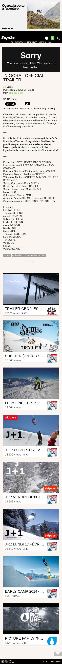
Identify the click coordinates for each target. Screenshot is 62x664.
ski (12, 42)
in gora (7, 255)
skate (34, 42)
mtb (29, 42)
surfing (42, 42)
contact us (55, 662)
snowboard (20, 42)
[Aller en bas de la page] (58, 654)
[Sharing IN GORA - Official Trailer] (27, 103)
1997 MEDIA (8, 661)
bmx (49, 42)
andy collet (17, 255)
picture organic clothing (34, 255)
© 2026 (44, 662)
